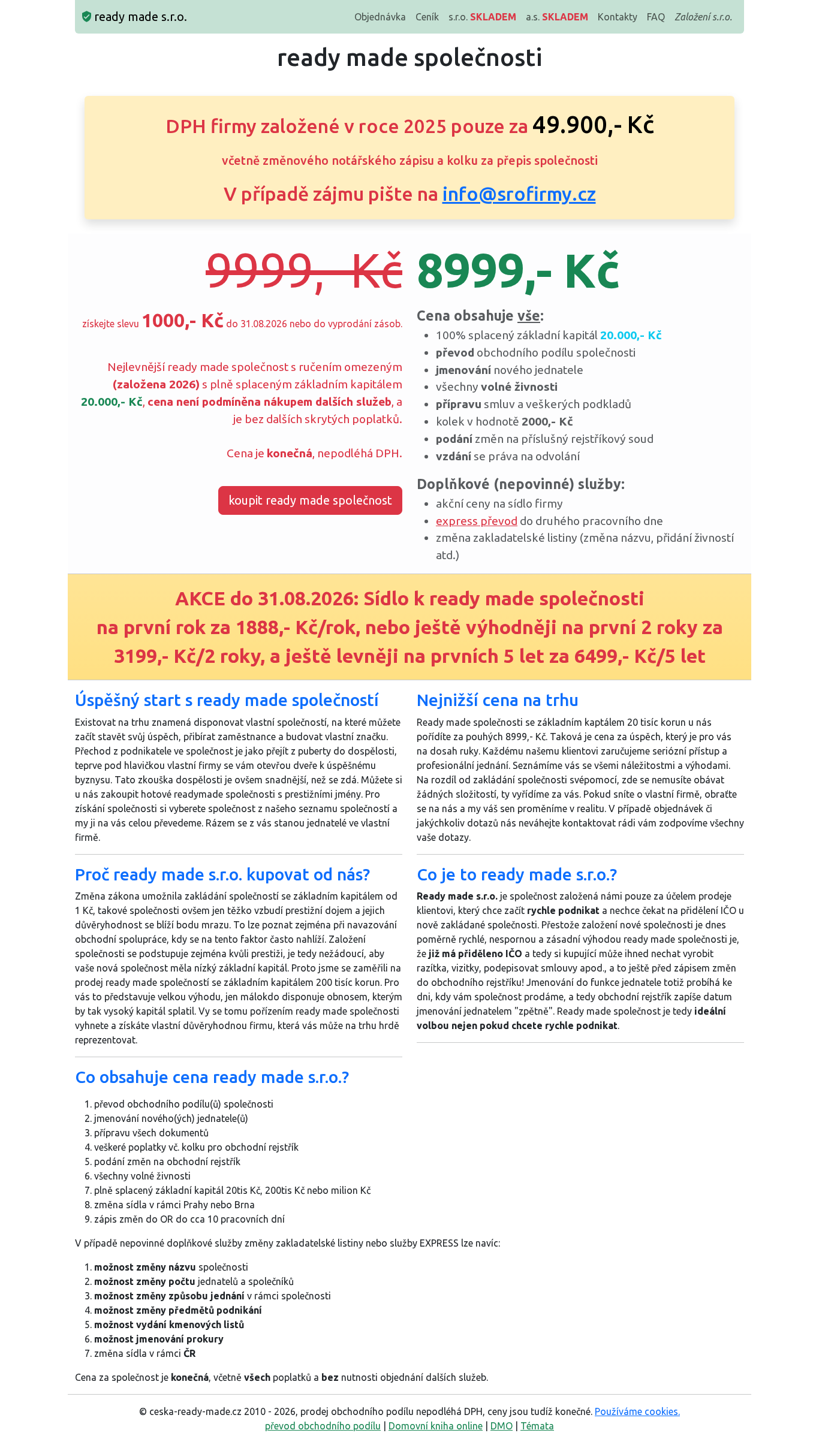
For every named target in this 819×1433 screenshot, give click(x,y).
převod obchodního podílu (323, 1425)
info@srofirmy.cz (519, 193)
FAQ (656, 16)
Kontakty (617, 16)
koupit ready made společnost (310, 500)
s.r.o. (482, 16)
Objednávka (380, 16)
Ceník (427, 16)
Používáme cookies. (637, 1411)
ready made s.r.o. (139, 16)
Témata (537, 1425)
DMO (501, 1425)
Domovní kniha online (436, 1425)
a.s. (557, 16)
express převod (476, 520)
